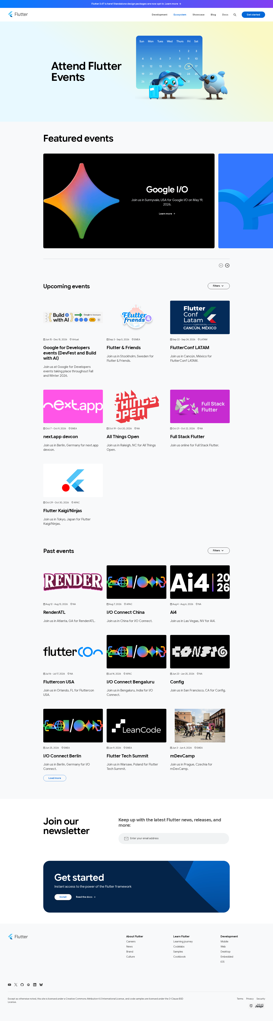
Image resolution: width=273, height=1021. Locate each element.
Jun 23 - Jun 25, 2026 (183, 673)
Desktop (226, 951)
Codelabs (179, 946)
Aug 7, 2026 (115, 604)
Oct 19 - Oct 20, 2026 (120, 428)
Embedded (227, 956)
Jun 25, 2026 (52, 747)
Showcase (198, 14)
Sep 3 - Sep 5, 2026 (119, 339)
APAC (77, 502)
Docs (225, 14)
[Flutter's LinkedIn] (34, 984)
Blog (213, 14)
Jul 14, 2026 (115, 673)
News (129, 946)
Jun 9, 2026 (115, 747)
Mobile (224, 941)
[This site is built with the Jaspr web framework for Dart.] (256, 1006)
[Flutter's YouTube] (9, 984)
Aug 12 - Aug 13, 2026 (57, 604)
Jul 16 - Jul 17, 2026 (55, 673)
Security (261, 998)
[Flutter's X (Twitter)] (15, 984)
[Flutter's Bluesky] (41, 984)
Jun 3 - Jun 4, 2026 (182, 747)
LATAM (203, 339)
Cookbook (179, 956)
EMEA (137, 339)
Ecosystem (180, 14)
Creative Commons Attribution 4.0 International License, (95, 998)
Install (63, 897)
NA (138, 428)
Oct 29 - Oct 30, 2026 (57, 502)
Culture (130, 956)
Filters (218, 286)
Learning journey (183, 941)
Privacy (250, 998)
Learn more (167, 213)
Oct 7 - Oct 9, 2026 (56, 428)
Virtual (75, 339)
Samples (178, 951)
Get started (253, 14)
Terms (240, 998)
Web (223, 946)
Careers (131, 941)
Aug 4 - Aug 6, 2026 (183, 604)
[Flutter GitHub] (22, 984)
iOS (222, 961)
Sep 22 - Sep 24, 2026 (184, 339)
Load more (55, 778)
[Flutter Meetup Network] (28, 984)
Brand (129, 951)
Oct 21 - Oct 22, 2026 (184, 428)
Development (159, 14)
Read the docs (86, 897)
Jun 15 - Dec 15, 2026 (56, 339)
